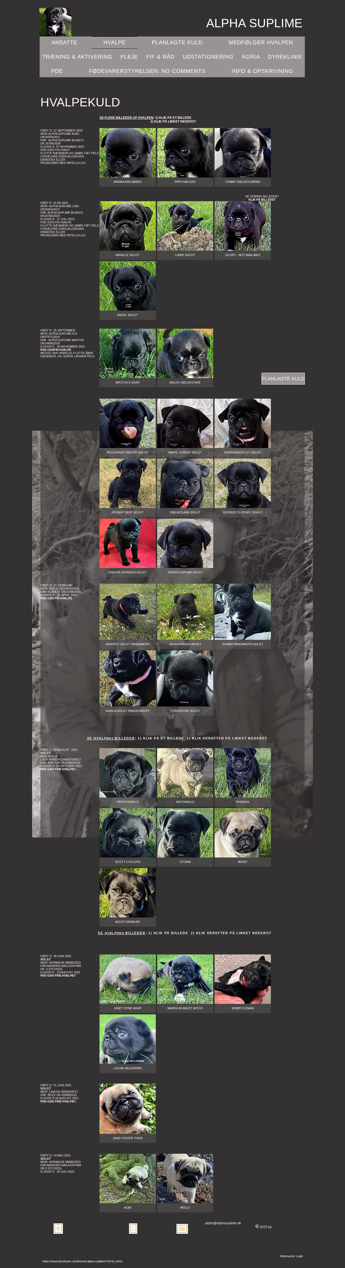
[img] (127, 897)
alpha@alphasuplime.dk (223, 1223)
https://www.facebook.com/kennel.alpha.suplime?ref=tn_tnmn (82, 1261)
